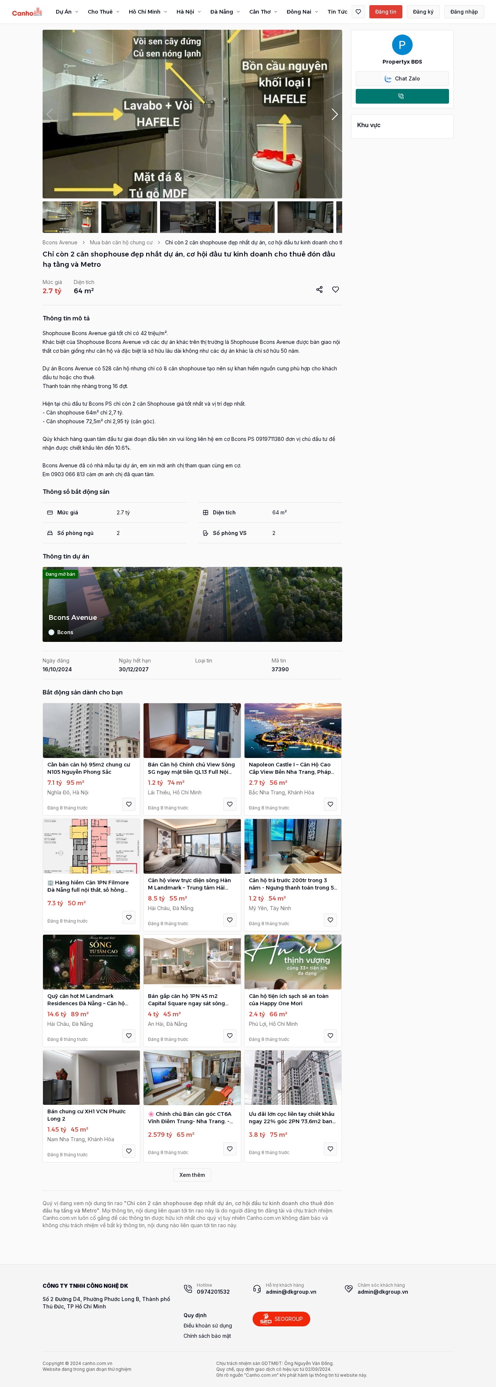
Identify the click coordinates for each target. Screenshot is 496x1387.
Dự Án (64, 11)
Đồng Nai (299, 11)
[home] (27, 12)
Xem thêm (192, 1175)
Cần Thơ (260, 11)
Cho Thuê (100, 11)
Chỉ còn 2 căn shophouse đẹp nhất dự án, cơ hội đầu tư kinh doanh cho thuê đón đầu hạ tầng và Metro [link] (289, 242)
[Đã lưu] (358, 11)
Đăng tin (386, 11)
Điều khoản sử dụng (208, 1325)
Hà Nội (185, 11)
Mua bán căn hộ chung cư (121, 242)
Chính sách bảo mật (207, 1336)
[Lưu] (128, 804)
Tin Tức (337, 11)
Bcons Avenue (60, 242)
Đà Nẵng (221, 11)
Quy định (195, 1315)
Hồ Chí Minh (144, 11)
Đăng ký (423, 11)
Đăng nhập (464, 11)
